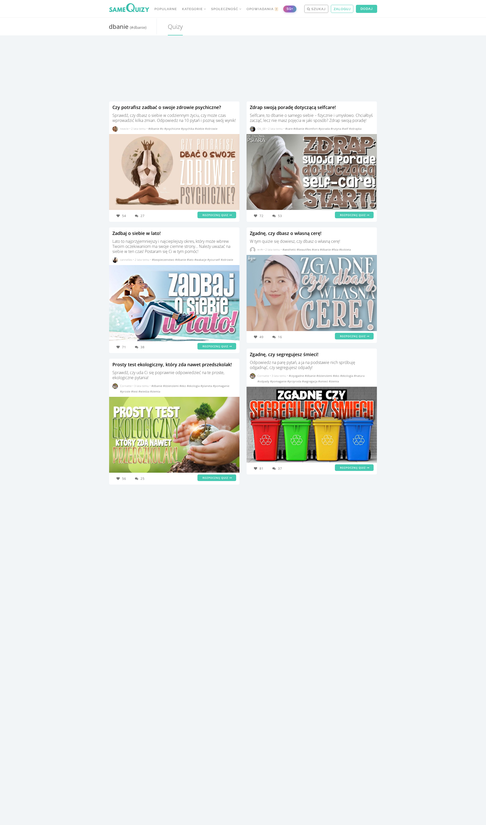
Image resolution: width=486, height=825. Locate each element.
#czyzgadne (297, 376)
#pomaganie (221, 386)
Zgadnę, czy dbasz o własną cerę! (285, 233)
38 (142, 347)
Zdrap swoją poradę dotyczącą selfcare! (293, 107)
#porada (324, 129)
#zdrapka (355, 129)
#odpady (263, 381)
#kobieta (345, 249)
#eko (183, 386)
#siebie (200, 129)
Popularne (165, 9)
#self (345, 129)
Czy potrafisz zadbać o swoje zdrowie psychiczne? (166, 107)
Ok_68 (261, 129)
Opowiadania (262, 9)
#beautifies (304, 249)
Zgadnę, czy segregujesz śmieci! (284, 354)
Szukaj (318, 9)
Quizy (175, 26)
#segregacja (310, 381)
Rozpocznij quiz (215, 215)
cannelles (126, 260)
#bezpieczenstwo (163, 260)
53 (280, 215)
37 (280, 468)
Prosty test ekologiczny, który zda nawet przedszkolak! (172, 364)
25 (142, 478)
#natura (359, 376)
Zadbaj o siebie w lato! (136, 233)
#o (162, 129)
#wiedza (144, 391)
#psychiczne (172, 129)
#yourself (214, 260)
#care (289, 129)
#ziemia (155, 391)
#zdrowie (211, 129)
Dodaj (366, 9)
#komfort (311, 129)
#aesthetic (289, 249)
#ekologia (193, 386)
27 (142, 215)
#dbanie (154, 129)
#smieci (323, 381)
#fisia (335, 249)
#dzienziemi (171, 386)
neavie (124, 129)
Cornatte (126, 386)
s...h (260, 249)
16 (280, 337)
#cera (316, 249)
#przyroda (294, 381)
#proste (125, 391)
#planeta (206, 386)
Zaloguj (342, 9)
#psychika (188, 129)
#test (134, 391)
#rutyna (336, 129)
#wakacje (200, 260)
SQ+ (290, 9)
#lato (190, 260)
